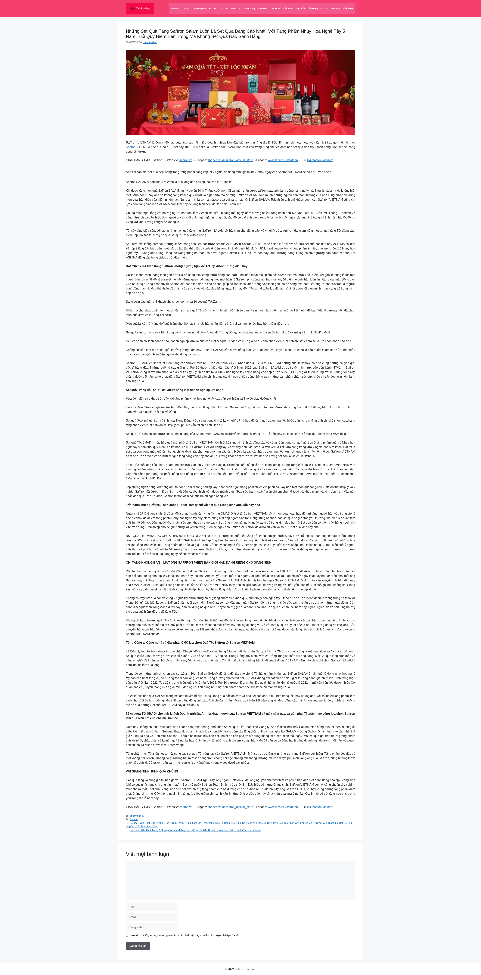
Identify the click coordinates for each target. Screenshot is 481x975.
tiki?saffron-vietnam (320, 160)
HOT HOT (214, 9)
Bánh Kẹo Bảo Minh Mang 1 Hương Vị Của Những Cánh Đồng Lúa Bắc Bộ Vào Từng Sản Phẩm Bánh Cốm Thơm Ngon (195, 830)
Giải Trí (324, 9)
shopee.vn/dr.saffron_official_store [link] (230, 160)
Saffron (130, 147)
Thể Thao (275, 9)
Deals (185, 9)
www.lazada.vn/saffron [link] (283, 160)
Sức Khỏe (288, 9)
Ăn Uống (313, 9)
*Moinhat (175, 9)
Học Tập (335, 9)
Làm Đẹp (262, 9)
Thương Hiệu (137, 815)
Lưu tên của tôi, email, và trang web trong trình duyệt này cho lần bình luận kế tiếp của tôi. (184, 935)
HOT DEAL (231, 9)
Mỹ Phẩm (301, 9)
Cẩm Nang (348, 9)
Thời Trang (249, 9)
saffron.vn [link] (185, 160)
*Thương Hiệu (199, 9)
